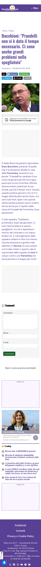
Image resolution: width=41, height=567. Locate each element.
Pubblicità (20, 525)
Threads (19, 78)
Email (28, 78)
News (11, 31)
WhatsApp (25, 74)
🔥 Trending (6, 446)
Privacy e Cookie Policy (20, 536)
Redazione (6, 68)
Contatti (20, 530)
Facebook (13, 74)
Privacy (1, 556)
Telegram (7, 78)
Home (4, 31)
